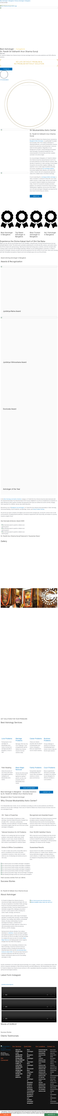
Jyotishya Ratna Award (12, 311)
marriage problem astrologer (48, 177)
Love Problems (7, 738)
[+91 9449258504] (4, 74)
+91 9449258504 (4, 79)
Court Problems (49, 768)
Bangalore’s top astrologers (17, 507)
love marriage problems (48, 168)
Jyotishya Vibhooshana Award (14, 362)
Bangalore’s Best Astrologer (36, 141)
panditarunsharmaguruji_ (8, 984)
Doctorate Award (9, 409)
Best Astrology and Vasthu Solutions (12, 499)
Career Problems (36, 738)
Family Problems (35, 768)
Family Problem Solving (38, 509)
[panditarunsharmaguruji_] (3, 981)
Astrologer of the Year (11, 489)
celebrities (10, 933)
